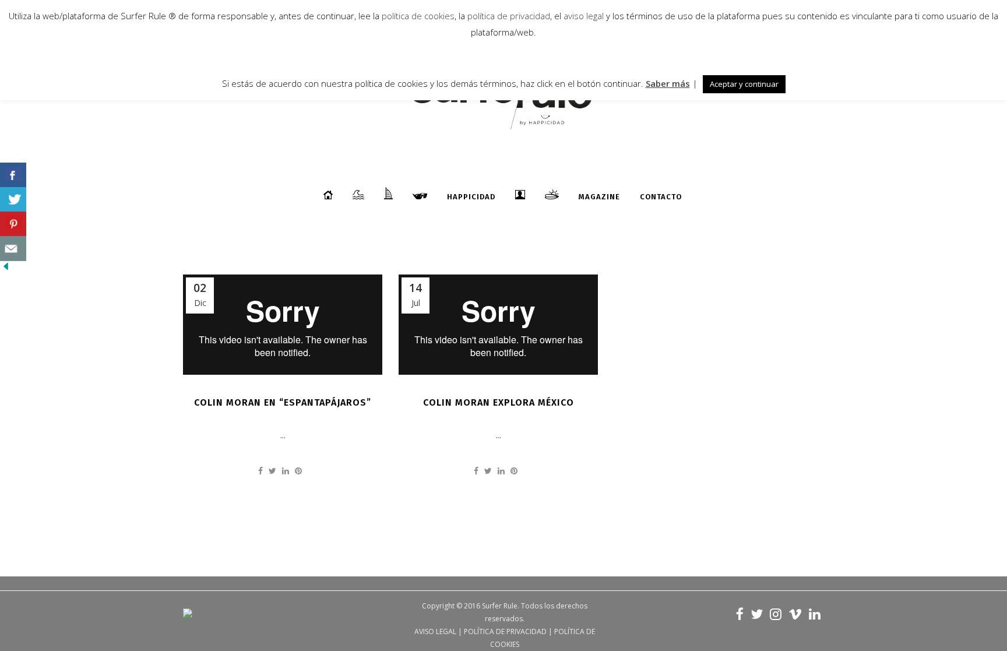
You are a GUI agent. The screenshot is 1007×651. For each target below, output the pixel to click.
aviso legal (584, 16)
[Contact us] (13, 248)
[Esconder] (6, 269)
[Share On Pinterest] (13, 224)
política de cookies (418, 16)
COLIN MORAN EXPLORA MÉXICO (498, 402)
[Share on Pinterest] (298, 470)
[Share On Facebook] (13, 175)
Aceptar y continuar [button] (744, 84)
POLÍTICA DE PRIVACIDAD (505, 631)
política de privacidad (507, 16)
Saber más (668, 83)
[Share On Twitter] (13, 199)
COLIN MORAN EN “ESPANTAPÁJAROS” (282, 402)
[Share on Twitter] (272, 470)
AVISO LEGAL (435, 631)
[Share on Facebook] (260, 470)
